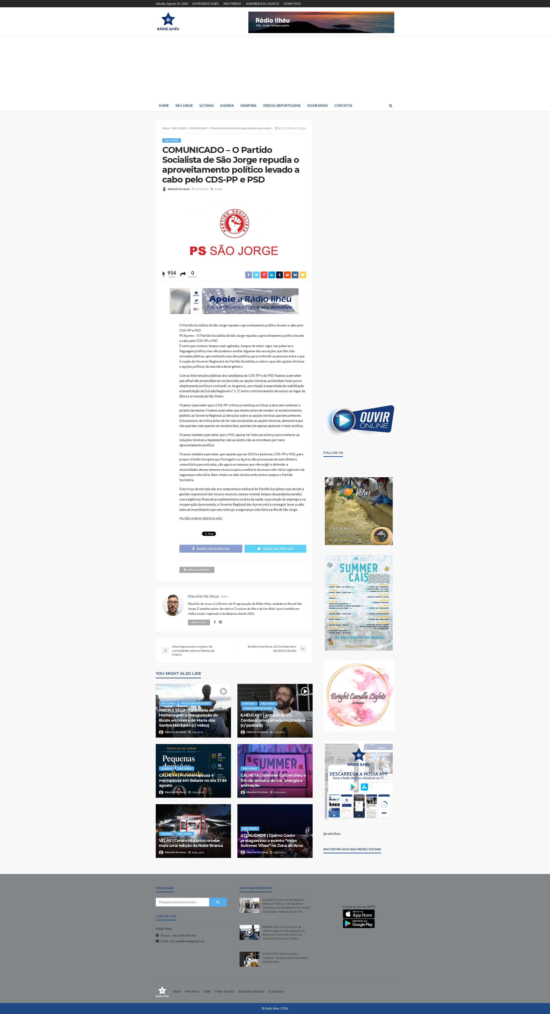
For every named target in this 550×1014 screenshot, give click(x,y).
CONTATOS (343, 105)
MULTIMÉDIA (232, 3)
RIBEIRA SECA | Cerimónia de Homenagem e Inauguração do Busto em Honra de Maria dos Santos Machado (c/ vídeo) (188, 718)
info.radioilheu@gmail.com (187, 941)
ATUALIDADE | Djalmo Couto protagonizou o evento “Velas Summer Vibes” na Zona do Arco (272, 840)
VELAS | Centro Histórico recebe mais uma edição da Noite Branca (191, 843)
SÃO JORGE (184, 105)
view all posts (199, 622)
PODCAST (249, 703)
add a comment (198, 569)
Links (207, 991)
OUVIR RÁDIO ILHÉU (205, 3)
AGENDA (227, 105)
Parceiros (192, 991)
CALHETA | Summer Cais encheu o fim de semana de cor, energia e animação (273, 780)
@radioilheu (332, 834)
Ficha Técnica (224, 991)
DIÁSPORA (248, 105)
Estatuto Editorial (251, 991)
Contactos (276, 991)
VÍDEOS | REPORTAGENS (282, 105)
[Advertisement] (275, 68)
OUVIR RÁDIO (317, 105)
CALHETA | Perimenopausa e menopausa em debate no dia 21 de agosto (193, 780)
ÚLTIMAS (206, 105)
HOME (164, 105)
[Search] (390, 105)
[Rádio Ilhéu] (168, 21)
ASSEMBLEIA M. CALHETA (262, 3)
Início (177, 991)
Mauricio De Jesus (178, 189)
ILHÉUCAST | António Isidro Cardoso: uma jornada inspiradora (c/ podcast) (273, 720)
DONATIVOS (292, 3)
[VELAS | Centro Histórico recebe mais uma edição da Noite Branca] (193, 831)
